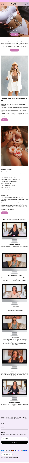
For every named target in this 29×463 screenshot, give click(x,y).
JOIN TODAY (14, 50)
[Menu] (1, 4)
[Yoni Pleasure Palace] (14, 4)
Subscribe (14, 442)
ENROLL (4, 119)
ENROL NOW (14, 34)
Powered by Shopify (14, 457)
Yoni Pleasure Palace (7, 457)
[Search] (4, 4)
